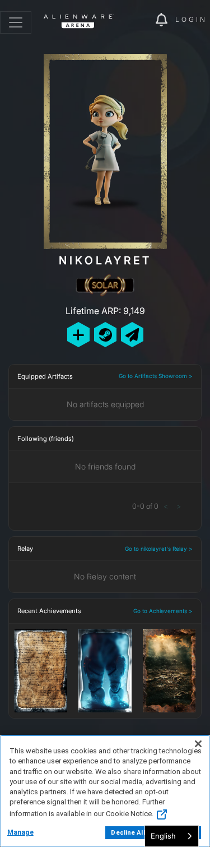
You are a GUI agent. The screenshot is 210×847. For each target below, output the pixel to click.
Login (191, 19)
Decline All (127, 832)
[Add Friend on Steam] (105, 334)
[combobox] (171, 836)
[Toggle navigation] (15, 22)
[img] (141, 20)
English (163, 835)
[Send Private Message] (132, 334)
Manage (20, 832)
